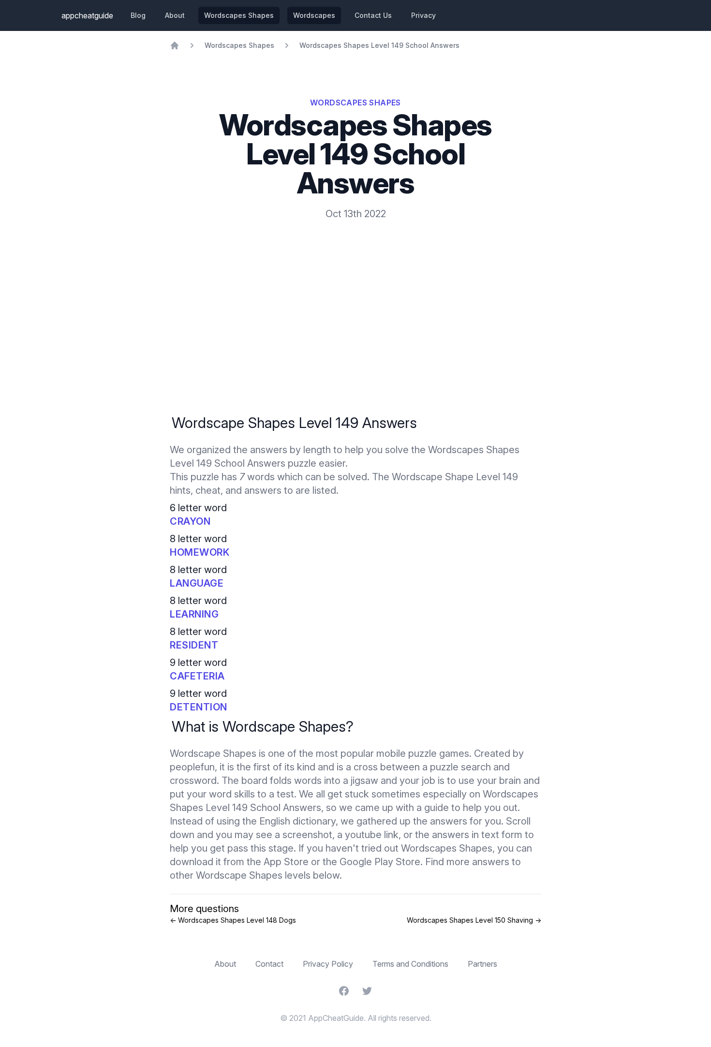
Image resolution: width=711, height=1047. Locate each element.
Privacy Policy (328, 964)
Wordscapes (314, 15)
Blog (138, 15)
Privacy (423, 15)
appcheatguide (87, 15)
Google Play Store (380, 862)
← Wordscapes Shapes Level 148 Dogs (233, 920)
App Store (286, 862)
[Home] (174, 45)
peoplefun (192, 767)
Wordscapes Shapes (239, 15)
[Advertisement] (355, 293)
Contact (269, 964)
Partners (482, 964)
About (175, 15)
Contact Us (373, 15)
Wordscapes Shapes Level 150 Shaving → (474, 920)
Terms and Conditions (410, 964)
